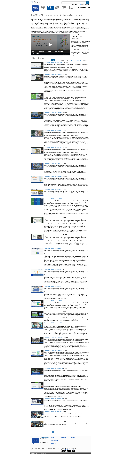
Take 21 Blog (73, 438)
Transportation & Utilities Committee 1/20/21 (53, 322)
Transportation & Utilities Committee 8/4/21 (53, 130)
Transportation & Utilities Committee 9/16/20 (53, 382)
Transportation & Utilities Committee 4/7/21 (53, 248)
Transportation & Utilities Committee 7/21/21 (53, 147)
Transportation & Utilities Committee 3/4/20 (53, 411)
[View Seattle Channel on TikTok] (67, 451)
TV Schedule (71, 8)
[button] (50, 44)
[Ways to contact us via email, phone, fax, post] (74, 451)
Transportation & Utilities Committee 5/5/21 (53, 217)
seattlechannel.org (85, 4)
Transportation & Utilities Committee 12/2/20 (53, 350)
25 (71, 60)
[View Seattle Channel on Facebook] (62, 451)
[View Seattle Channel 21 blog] (72, 451)
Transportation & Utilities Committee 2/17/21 (53, 300)
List (80, 60)
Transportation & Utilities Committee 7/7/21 (53, 163)
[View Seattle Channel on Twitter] (64, 451)
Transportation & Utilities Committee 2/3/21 (53, 311)
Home (52, 437)
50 (74, 60)
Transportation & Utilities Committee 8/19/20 (53, 398)
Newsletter (63, 437)
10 (67, 60)
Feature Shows (43, 8)
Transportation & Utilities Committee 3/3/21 (53, 286)
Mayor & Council (50, 8)
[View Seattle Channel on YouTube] (71, 451)
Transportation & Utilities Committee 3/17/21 (53, 269)
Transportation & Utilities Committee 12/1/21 (53, 74)
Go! (87, 2)
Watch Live (64, 8)
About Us (73, 437)
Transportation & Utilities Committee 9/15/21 (53, 93)
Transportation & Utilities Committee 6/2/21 (53, 189)
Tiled (86, 60)
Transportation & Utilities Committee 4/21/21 (53, 234)
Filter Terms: (34, 60)
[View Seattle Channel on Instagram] (66, 451)
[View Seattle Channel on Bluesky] (69, 451)
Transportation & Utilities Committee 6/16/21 (53, 176)
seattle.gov (74, 4)
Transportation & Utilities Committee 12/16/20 (53, 337)
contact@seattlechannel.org (69, 449)
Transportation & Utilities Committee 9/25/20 (53, 368)
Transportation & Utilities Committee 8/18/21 (53, 112)
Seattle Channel (44, 437)
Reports (63, 438)
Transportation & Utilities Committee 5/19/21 (53, 198)
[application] (50, 44)
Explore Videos (57, 8)
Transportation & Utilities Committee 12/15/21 (53, 62)
